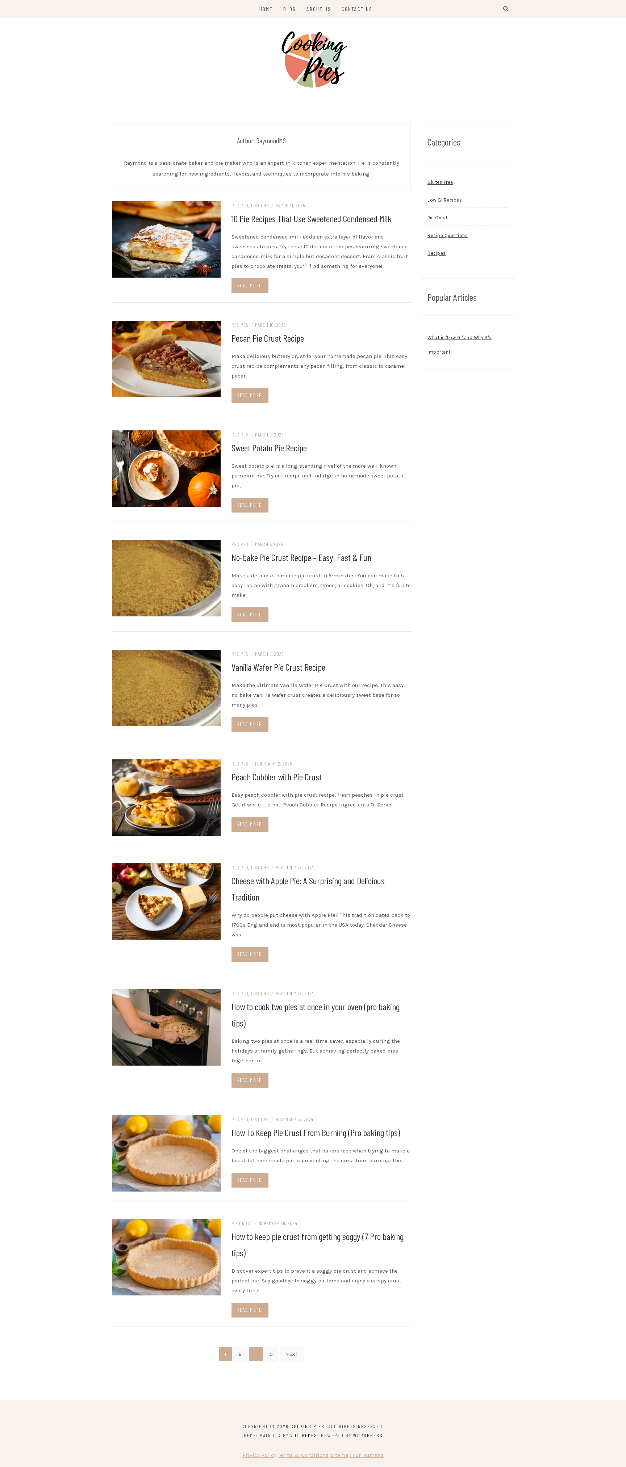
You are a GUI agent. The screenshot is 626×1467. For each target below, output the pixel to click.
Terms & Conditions (303, 1455)
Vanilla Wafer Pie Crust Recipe (278, 667)
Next (291, 1354)
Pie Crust (241, 1223)
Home (266, 8)
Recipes (240, 325)
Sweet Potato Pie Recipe (269, 447)
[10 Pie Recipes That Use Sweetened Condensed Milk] (166, 239)
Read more (249, 285)
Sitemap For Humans (357, 1455)
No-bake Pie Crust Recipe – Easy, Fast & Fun (301, 557)
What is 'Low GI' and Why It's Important (459, 345)
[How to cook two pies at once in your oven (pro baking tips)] (166, 1027)
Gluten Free (440, 182)
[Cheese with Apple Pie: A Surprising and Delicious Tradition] (166, 901)
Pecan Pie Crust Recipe (267, 337)
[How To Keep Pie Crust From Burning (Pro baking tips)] (166, 1153)
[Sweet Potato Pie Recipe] (166, 468)
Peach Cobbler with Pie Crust (276, 776)
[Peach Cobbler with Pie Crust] (166, 797)
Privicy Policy (259, 1455)
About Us (318, 8)
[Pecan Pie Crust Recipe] (166, 358)
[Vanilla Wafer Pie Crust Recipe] (166, 687)
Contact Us (357, 8)
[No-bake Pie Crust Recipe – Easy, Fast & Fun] (166, 577)
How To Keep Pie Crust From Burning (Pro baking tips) (315, 1132)
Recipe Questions (250, 205)
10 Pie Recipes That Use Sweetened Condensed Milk (311, 218)
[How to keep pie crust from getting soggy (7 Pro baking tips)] (166, 1256)
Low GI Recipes (444, 200)
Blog (289, 8)
